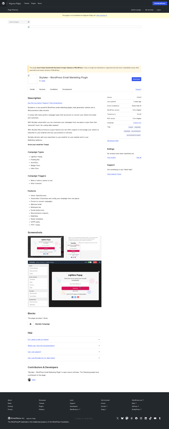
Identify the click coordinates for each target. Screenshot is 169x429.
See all (139, 157)
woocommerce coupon (133, 135)
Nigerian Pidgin (31, 418)
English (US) (137, 122)
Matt (134, 403)
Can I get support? (34, 352)
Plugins (41, 406)
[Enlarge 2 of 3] (99, 239)
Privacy (10, 409)
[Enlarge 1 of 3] (61, 239)
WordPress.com (138, 400)
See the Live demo (34, 103)
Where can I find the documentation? (41, 346)
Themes (41, 403)
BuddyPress (137, 409)
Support (138, 89)
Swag (103, 409)
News (9, 403)
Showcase (42, 400)
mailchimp (137, 127)
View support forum (114, 174)
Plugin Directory (13, 10)
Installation (54, 89)
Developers (74, 406)
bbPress (135, 406)
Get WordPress (159, 3)
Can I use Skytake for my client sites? (41, 358)
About (10, 400)
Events (103, 403)
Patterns (41, 409)
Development (67, 89)
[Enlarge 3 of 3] (99, 263)
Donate (104, 406)
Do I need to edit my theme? (38, 339)
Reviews (42, 89)
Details (32, 89)
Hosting (10, 406)
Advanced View (113, 141)
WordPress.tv (75, 409)
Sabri (43, 81)
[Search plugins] (29, 22)
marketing (127, 131)
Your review (111, 157)
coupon (131, 127)
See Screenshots (56, 103)
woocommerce (136, 131)
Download (136, 79)
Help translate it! (101, 15)
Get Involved (105, 400)
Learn (72, 400)
